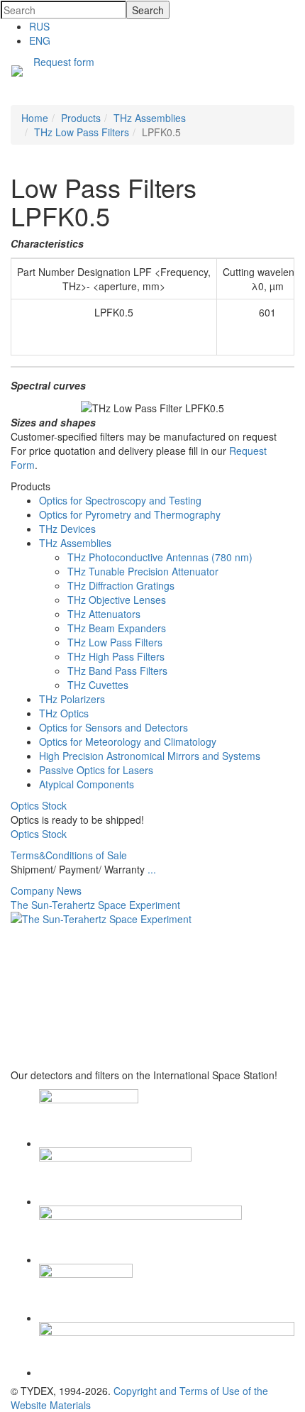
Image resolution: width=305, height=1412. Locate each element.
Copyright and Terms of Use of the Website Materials (139, 1398)
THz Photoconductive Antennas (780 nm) (160, 557)
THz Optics (64, 713)
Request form (63, 62)
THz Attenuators (103, 614)
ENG (39, 40)
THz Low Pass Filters (114, 642)
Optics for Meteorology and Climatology (127, 741)
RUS (39, 26)
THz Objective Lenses (116, 599)
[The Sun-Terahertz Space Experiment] (152, 990)
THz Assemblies (75, 543)
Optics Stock (39, 805)
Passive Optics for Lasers (96, 770)
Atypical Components (86, 784)
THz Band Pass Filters (117, 670)
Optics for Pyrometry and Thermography (130, 514)
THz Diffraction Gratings (120, 585)
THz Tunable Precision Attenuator (142, 571)
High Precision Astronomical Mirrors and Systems (149, 756)
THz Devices (67, 529)
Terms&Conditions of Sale (69, 855)
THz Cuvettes (97, 685)
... (152, 869)
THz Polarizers (72, 699)
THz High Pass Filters (116, 656)
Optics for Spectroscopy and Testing (120, 500)
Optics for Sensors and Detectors (113, 727)
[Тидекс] (17, 72)
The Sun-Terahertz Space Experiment (95, 905)
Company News (46, 890)
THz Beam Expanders (116, 628)
